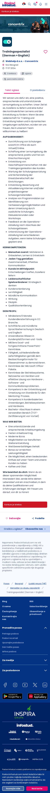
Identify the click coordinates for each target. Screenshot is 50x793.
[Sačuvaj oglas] (45, 52)
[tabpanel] (25, 296)
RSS (31, 601)
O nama (6, 606)
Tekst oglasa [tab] (12, 90)
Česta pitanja (9, 611)
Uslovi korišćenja (38, 606)
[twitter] (35, 685)
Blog (4, 601)
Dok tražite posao (10, 647)
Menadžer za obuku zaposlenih (25, 588)
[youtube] (25, 685)
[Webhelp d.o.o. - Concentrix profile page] (9, 41)
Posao (6, 583)
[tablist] (25, 90)
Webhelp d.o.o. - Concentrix (22, 61)
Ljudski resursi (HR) (37, 583)
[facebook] (5, 685)
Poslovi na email (10, 638)
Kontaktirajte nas (9, 618)
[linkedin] (45, 685)
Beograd (19, 583)
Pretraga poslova (10, 633)
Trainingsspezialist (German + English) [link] (25, 592)
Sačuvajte (15, 518)
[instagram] (15, 685)
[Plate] (35, 4)
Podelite (39, 518)
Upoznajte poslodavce (13, 642)
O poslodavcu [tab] (37, 90)
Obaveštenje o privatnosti (37, 613)
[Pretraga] (29, 4)
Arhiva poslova (9, 651)
